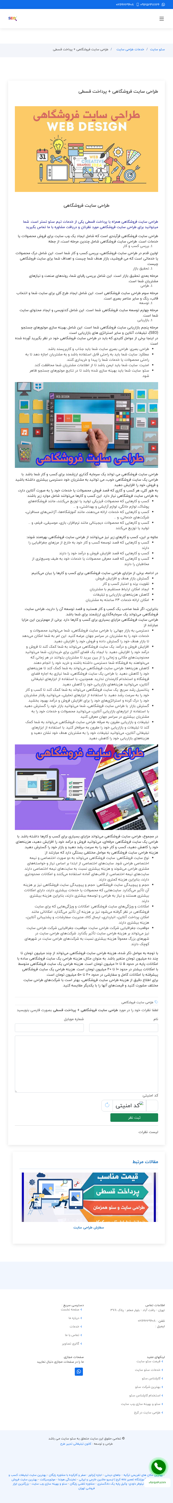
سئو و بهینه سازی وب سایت (140, 1404)
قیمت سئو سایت (148, 1361)
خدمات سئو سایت (147, 1369)
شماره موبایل (74, 1019)
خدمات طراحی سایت (130, 49)
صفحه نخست (70, 1309)
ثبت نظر (134, 1117)
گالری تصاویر (70, 1343)
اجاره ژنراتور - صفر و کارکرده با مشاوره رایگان (75, 1474)
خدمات (74, 1326)
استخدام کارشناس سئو (144, 1395)
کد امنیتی (150, 1095)
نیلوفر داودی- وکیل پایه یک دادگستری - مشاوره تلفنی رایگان (107, 1483)
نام (156, 1019)
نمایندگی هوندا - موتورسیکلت (58, 1479)
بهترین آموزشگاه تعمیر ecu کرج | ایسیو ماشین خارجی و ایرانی (117, 1479)
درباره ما (73, 1318)
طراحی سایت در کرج (147, 1412)
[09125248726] (158, 1467)
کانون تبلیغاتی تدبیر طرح (75, 1443)
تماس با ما (72, 1335)
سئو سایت (157, 49)
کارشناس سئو (151, 1378)
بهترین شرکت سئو (147, 1387)
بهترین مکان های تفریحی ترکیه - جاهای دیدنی (134, 1474)
